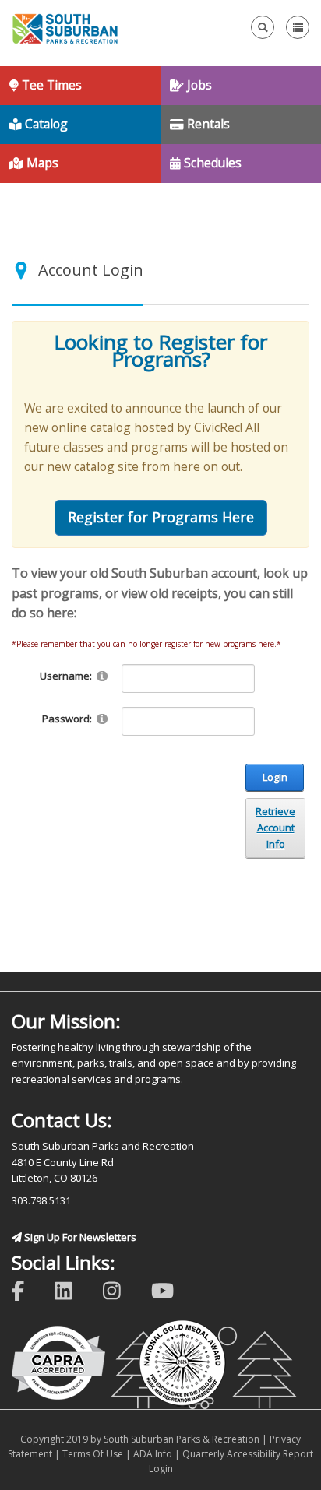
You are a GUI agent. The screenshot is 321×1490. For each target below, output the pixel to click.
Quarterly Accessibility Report (247, 1453)
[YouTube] (172, 1289)
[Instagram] (122, 1289)
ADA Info (152, 1453)
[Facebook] (28, 1289)
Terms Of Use (92, 1453)
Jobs (198, 84)
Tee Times (50, 84)
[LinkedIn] (74, 1289)
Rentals (207, 123)
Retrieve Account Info (275, 827)
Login (275, 777)
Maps (40, 162)
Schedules (211, 162)
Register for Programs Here (161, 517)
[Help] (102, 675)
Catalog (45, 123)
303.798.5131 (41, 1200)
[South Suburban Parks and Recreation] (65, 27)
